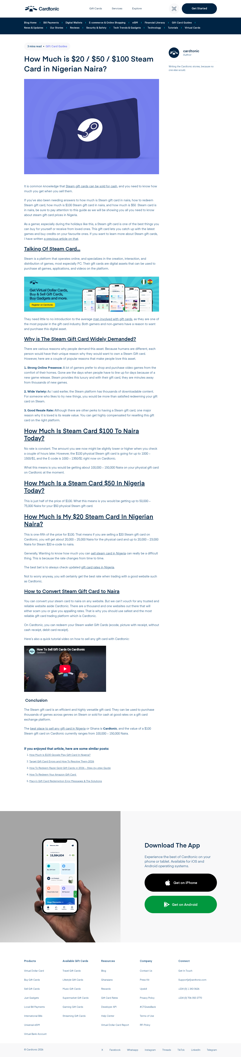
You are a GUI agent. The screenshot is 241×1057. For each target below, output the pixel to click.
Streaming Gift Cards (74, 1016)
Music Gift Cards (72, 989)
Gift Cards (95, 8)
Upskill (143, 989)
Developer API (109, 1007)
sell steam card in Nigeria (108, 553)
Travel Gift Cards (72, 971)
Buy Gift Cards (32, 980)
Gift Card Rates (109, 998)
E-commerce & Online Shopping (107, 22)
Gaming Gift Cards (73, 1007)
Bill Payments (51, 22)
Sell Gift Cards (32, 989)
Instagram (150, 1050)
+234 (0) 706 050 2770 (190, 998)
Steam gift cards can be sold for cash (91, 186)
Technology (154, 27)
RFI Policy (145, 1025)
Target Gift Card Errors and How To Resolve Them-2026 (61, 761)
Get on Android (185, 904)
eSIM (135, 22)
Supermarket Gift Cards (76, 998)
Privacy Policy (147, 998)
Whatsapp (132, 1050)
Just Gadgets (31, 998)
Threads (166, 1050)
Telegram (212, 1050)
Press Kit (144, 980)
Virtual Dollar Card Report (115, 1025)
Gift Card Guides (182, 22)
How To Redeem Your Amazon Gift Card (53, 774)
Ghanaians (107, 980)
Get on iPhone (185, 882)
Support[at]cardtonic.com (192, 980)
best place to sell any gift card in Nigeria (58, 728)
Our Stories (56, 27)
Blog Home (30, 22)
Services (117, 8)
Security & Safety (96, 27)
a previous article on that (61, 239)
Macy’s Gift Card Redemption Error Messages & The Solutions (65, 781)
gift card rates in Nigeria (97, 567)
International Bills (33, 1016)
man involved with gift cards (112, 319)
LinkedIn (195, 1050)
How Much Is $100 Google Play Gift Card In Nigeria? (59, 755)
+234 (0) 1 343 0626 (188, 989)
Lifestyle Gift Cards (73, 980)
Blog (103, 971)
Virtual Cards (192, 27)
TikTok (181, 1050)
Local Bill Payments (34, 1007)
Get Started (199, 8)
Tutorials (173, 27)
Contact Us (146, 971)
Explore (137, 8)
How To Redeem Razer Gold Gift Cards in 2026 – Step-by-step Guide (70, 768)
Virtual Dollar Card (34, 971)
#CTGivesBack (148, 1007)
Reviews (74, 27)
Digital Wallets (74, 22)
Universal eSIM (32, 1025)
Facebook (115, 1050)
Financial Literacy (155, 22)
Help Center (107, 1016)
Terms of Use (147, 1016)
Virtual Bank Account (35, 1034)
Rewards (106, 989)
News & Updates (33, 27)
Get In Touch (185, 971)
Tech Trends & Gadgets (127, 27)
